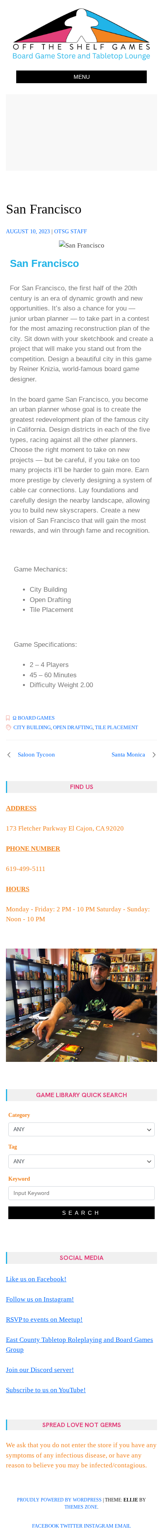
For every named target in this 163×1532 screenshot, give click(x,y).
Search (81, 1213)
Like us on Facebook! (36, 1279)
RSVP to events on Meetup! (44, 1319)
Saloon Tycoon (36, 754)
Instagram (99, 1526)
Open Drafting (73, 727)
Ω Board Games (34, 718)
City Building (32, 727)
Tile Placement (116, 727)
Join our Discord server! (40, 1370)
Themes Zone (80, 1507)
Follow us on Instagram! (40, 1299)
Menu (82, 77)
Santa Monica (128, 754)
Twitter (71, 1526)
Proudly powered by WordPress (59, 1500)
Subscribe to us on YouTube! (46, 1390)
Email (123, 1526)
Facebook (45, 1526)
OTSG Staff (70, 231)
